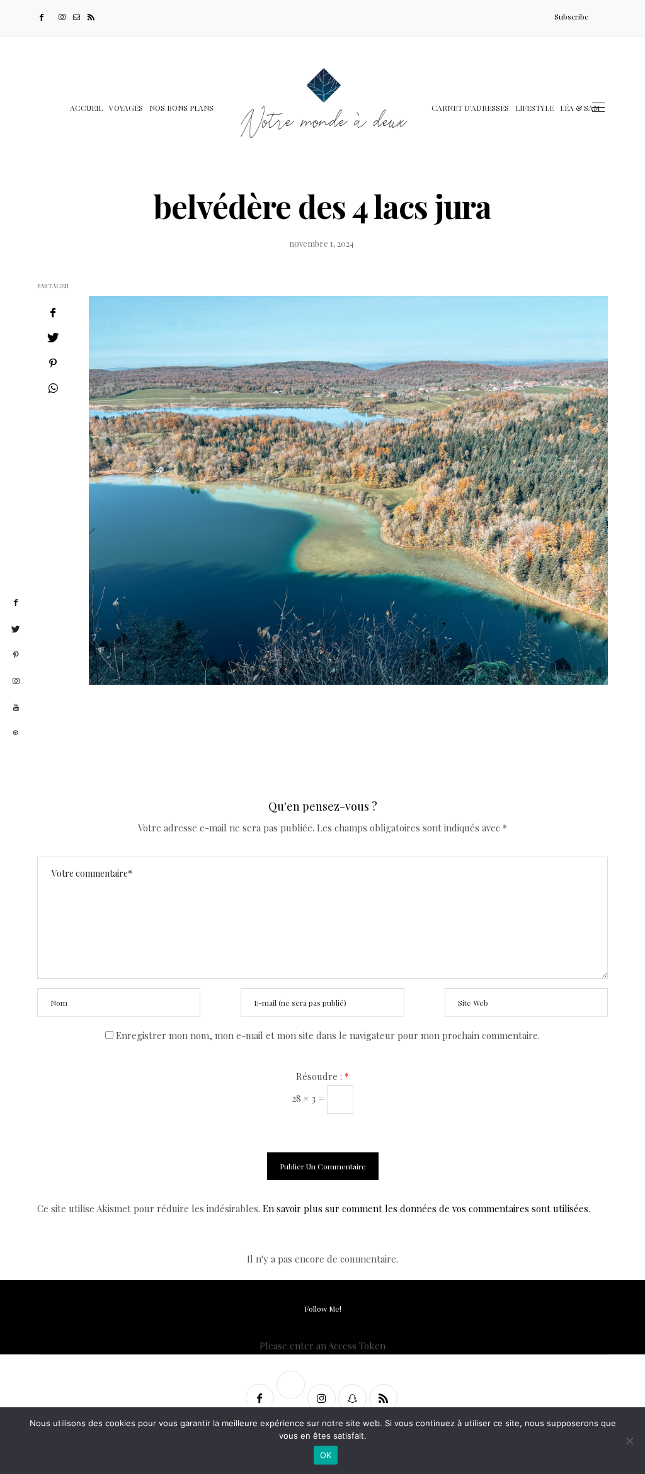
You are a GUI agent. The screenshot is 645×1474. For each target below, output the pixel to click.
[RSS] (92, 16)
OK (326, 1455)
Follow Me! (322, 1308)
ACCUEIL (86, 108)
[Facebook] (43, 16)
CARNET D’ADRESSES (470, 108)
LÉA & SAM (580, 108)
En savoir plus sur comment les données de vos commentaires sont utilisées (425, 1208)
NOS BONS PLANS (181, 108)
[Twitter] (52, 16)
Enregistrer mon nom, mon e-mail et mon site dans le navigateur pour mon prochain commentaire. (328, 1035)
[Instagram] (63, 16)
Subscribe (571, 16)
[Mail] (78, 16)
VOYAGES (126, 108)
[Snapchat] (353, 1398)
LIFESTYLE (534, 108)
